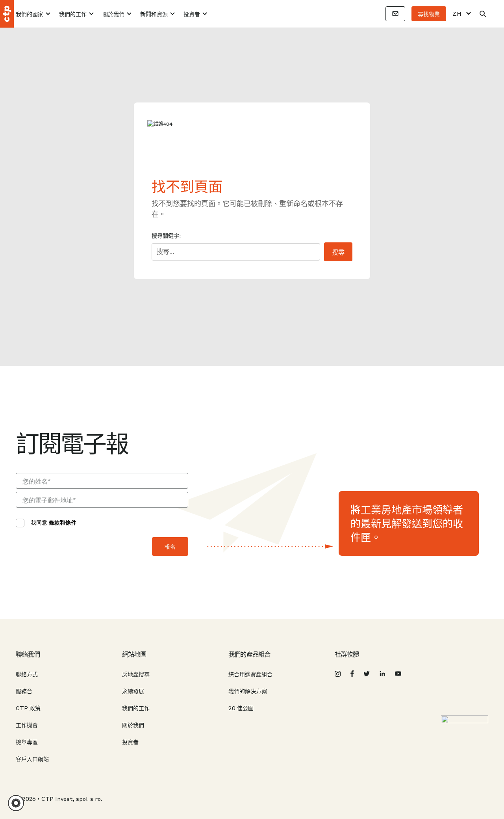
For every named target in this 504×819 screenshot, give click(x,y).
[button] (16, 803)
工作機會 (27, 724)
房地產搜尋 (136, 674)
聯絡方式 (27, 674)
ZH (456, 13)
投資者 (191, 13)
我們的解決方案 (247, 690)
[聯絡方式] (395, 13)
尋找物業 (429, 13)
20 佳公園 (241, 707)
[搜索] (482, 13)
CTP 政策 (28, 707)
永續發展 (133, 690)
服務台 (24, 690)
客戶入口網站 (32, 758)
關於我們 (113, 13)
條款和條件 (62, 522)
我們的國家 (29, 13)
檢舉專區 (27, 741)
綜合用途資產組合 (250, 674)
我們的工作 (73, 13)
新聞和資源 (154, 13)
